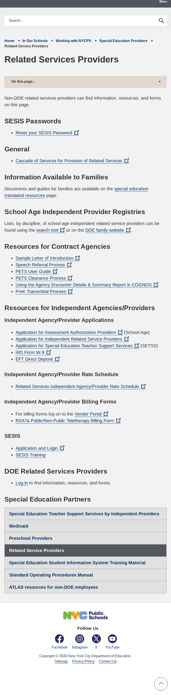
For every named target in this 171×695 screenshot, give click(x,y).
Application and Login (40, 448)
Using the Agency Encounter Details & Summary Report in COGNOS (87, 285)
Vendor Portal (91, 414)
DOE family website (108, 230)
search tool (50, 230)
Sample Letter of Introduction (48, 258)
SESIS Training (30, 454)
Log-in (22, 482)
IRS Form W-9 (33, 352)
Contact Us (108, 661)
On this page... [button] (23, 81)
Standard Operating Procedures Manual (51, 574)
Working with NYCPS (74, 41)
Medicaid (18, 526)
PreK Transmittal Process (44, 291)
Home (9, 41)
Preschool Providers (30, 538)
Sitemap (61, 661)
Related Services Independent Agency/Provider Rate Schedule (81, 386)
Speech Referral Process (44, 265)
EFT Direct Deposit (38, 359)
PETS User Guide (36, 271)
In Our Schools (35, 41)
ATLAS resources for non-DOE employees (53, 587)
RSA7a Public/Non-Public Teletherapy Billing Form (68, 421)
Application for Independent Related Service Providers (72, 339)
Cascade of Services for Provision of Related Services (72, 161)
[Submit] (161, 21)
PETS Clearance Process (44, 278)
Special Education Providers (123, 41)
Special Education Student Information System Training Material (77, 562)
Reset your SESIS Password (47, 133)
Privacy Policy (83, 661)
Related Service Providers (36, 550)
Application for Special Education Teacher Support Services (77, 346)
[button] (161, 684)
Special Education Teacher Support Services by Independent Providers (84, 513)
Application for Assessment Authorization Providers (69, 332)
